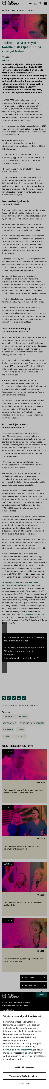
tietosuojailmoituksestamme (17, 1049)
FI (35, 3)
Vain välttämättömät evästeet (24, 1076)
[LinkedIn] (19, 698)
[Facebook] (4, 698)
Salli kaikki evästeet (24, 1067)
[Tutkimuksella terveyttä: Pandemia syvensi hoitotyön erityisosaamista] (24, 832)
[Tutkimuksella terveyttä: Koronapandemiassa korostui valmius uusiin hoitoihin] (24, 776)
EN (30, 3)
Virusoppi (8, 729)
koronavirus (9, 723)
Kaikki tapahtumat (30, 985)
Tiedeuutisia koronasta (32, 723)
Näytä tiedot (24, 1083)
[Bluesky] (14, 698)
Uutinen (30, 10)
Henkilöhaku (8, 1010)
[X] (9, 698)
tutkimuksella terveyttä (15, 716)
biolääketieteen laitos (14, 736)
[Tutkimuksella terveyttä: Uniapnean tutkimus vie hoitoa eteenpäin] (24, 945)
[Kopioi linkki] (24, 698)
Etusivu (5, 10)
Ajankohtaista (17, 10)
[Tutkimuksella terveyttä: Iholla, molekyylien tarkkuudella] (24, 889)
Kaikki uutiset (28, 977)
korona (20, 729)
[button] (45, 3)
